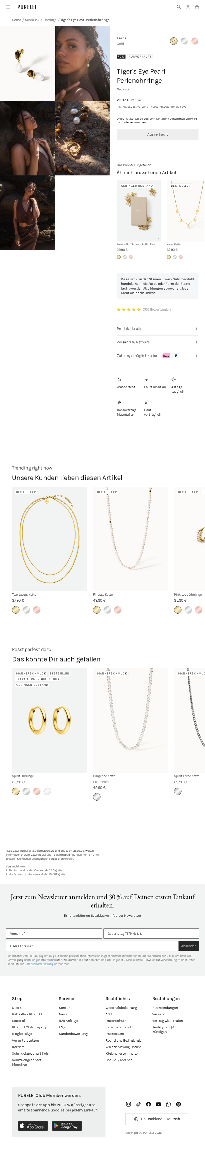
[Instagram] (129, 1104)
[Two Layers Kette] (49, 539)
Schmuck (32, 20)
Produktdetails (129, 328)
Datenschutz (116, 1021)
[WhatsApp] (169, 1104)
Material (18, 1021)
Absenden (188, 946)
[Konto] (188, 7)
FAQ (62, 1027)
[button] (179, 7)
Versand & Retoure (133, 342)
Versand (158, 1014)
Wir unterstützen (25, 1040)
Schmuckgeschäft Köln (30, 1053)
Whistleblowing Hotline (124, 1047)
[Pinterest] (179, 1104)
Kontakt (65, 1008)
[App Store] (33, 1126)
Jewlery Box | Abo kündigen (165, 1029)
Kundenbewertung (73, 1034)
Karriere (18, 1047)
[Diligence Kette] (130, 720)
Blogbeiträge (22, 1034)
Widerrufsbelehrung (121, 1008)
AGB (109, 1014)
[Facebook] (149, 1104)
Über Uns (19, 1008)
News (63, 1014)
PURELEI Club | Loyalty (29, 1027)
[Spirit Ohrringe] (49, 720)
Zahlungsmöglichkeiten (137, 355)
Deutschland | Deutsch (160, 1118)
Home (16, 20)
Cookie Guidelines (119, 1060)
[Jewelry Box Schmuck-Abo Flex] (139, 211)
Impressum (115, 1034)
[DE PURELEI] (27, 7)
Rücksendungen (165, 1008)
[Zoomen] (27, 63)
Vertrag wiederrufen (167, 1021)
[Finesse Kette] (130, 539)
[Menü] (8, 7)
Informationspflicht (121, 1027)
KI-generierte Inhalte (122, 1053)
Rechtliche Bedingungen (125, 1040)
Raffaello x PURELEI (27, 1014)
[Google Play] (67, 1126)
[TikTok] (139, 1104)
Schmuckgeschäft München (26, 1062)
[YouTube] (159, 1104)
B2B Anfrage (68, 1021)
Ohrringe (50, 20)
